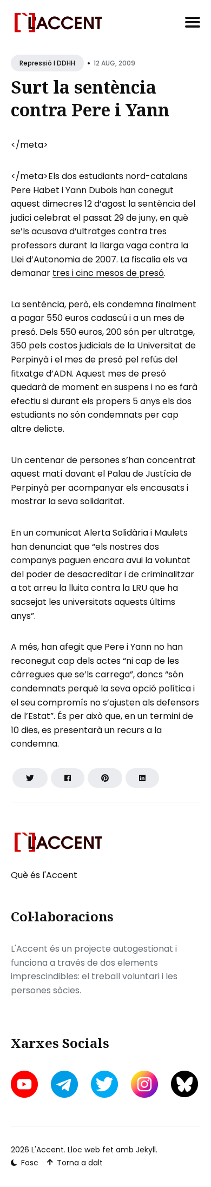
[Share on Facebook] (67, 778)
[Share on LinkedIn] (142, 778)
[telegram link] (64, 1084)
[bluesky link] (184, 1084)
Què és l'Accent (44, 875)
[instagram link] (144, 1084)
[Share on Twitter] (30, 778)
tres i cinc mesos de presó (108, 273)
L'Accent (47, 1149)
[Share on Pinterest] (105, 778)
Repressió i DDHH (47, 63)
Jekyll (146, 1149)
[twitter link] (104, 1084)
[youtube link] (25, 1084)
